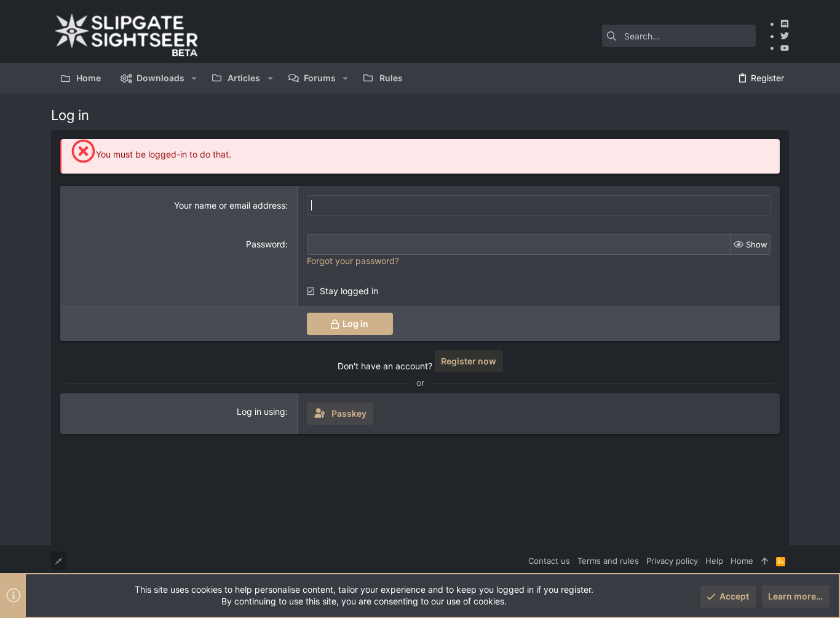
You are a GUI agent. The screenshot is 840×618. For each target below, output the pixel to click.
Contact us (549, 561)
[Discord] (784, 23)
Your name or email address (229, 205)
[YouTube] (784, 47)
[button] (194, 78)
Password (265, 244)
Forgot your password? (353, 260)
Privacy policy (672, 561)
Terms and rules (608, 561)
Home (742, 561)
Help (714, 561)
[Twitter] (784, 36)
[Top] (764, 561)
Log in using (261, 411)
